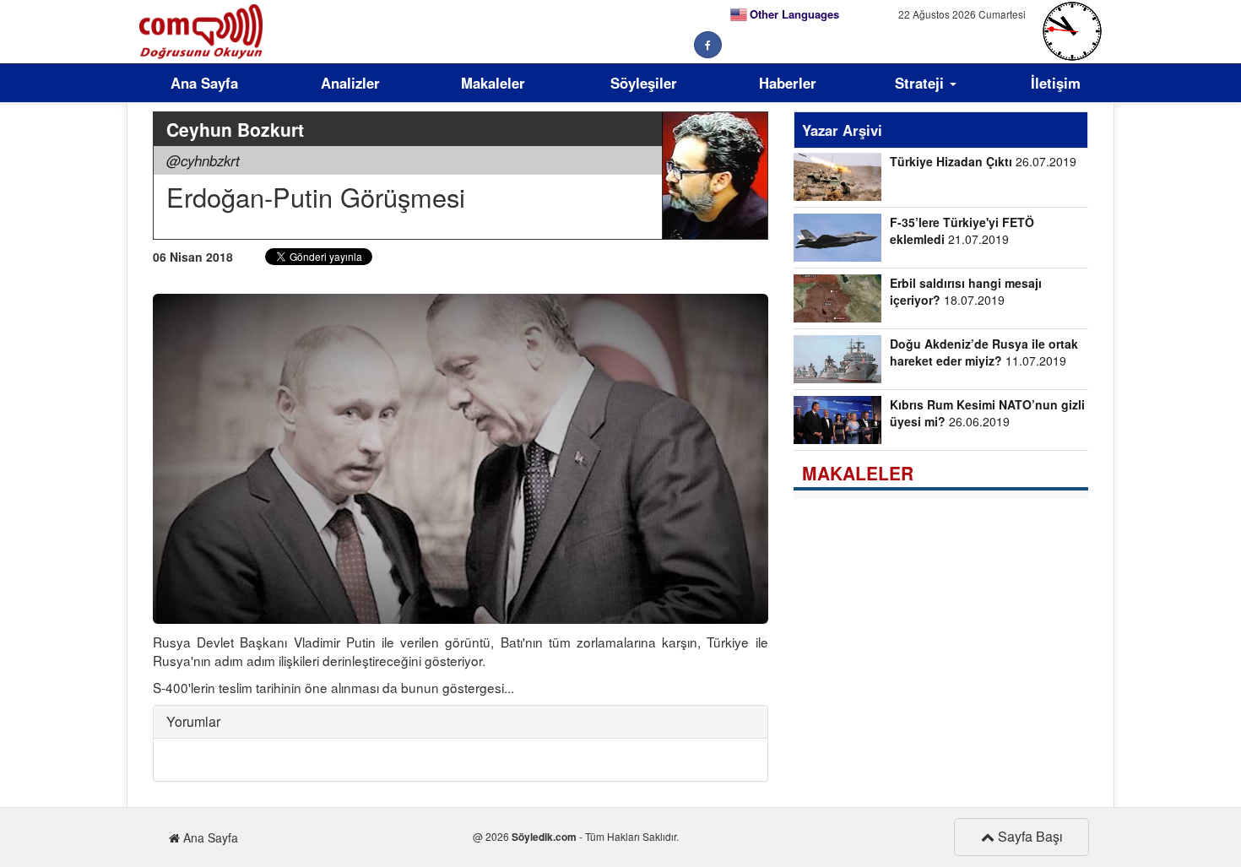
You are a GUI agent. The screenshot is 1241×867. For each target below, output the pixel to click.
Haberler (787, 83)
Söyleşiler (643, 83)
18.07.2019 (966, 291)
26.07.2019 (983, 161)
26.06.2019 (987, 413)
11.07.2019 (984, 352)
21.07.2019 (962, 230)
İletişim (1056, 83)
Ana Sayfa (204, 83)
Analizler (350, 83)
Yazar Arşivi (842, 130)
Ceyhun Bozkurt (235, 129)
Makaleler (493, 83)
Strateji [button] (921, 83)
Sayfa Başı (1028, 836)
